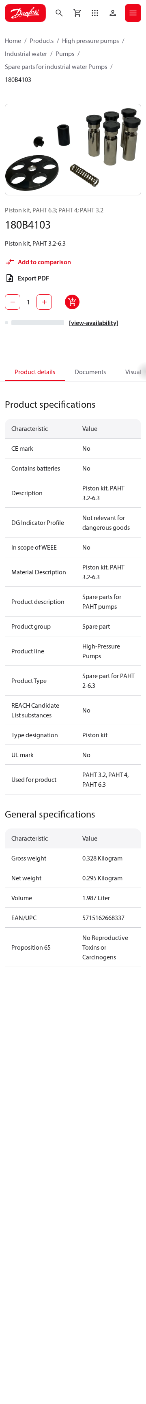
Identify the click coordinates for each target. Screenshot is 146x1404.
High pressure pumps (90, 40)
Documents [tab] (90, 372)
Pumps (65, 53)
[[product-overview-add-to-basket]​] (72, 302)
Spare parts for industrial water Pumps (56, 66)
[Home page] (25, 13)
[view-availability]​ (93, 323)
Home (13, 40)
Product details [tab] (35, 372)
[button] (95, 13)
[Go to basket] (77, 13)
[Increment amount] (44, 302)
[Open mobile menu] (133, 13)
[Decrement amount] (12, 302)
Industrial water (26, 53)
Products (42, 40)
